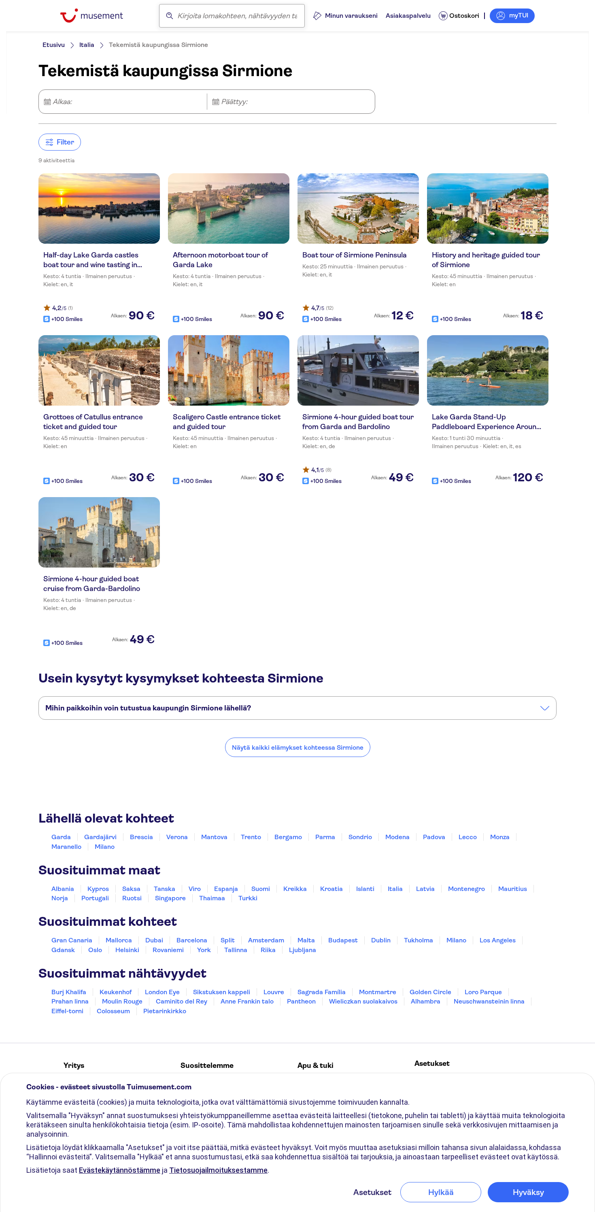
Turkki (247, 898)
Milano (105, 847)
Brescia (141, 837)
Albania (62, 889)
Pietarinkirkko (164, 1011)
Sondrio (360, 837)
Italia (86, 45)
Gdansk (63, 950)
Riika (268, 950)
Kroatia (331, 889)
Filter (65, 142)
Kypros (98, 889)
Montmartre (377, 992)
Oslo (95, 950)
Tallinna (235, 950)
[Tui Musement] (97, 16)
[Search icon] (169, 15)
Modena (397, 837)
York (204, 950)
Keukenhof (116, 992)
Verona (177, 837)
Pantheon (301, 1001)
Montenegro (466, 889)
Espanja (226, 889)
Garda (61, 837)
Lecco (468, 837)
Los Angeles (498, 940)
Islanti (365, 889)
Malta (306, 940)
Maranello (66, 847)
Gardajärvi (100, 837)
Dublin (381, 940)
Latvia (425, 889)
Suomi (260, 889)
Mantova (214, 837)
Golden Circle (430, 992)
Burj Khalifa (68, 992)
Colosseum (113, 1011)
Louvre (274, 992)
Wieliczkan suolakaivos (363, 1001)
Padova (434, 837)
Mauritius (512, 889)
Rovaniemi (168, 950)
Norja (59, 898)
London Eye (162, 992)
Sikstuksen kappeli (221, 992)
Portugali (95, 898)
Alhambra (425, 1001)
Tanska (164, 889)
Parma (325, 837)
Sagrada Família (322, 992)
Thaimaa (212, 898)
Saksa (131, 889)
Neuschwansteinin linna (489, 1001)
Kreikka (295, 889)
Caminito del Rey (181, 1001)
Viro (195, 889)
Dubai (154, 940)
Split (228, 940)
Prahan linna (70, 1001)
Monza (500, 837)
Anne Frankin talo (247, 1001)
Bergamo (288, 837)
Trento (251, 837)
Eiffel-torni (67, 1011)
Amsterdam (266, 940)
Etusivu (53, 45)
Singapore (170, 898)
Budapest (343, 940)
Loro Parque (483, 992)
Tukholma (418, 940)
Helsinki (127, 950)
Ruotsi (132, 898)
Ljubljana (302, 950)
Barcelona (191, 940)
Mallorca (119, 940)
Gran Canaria (71, 940)
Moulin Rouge (122, 1001)
